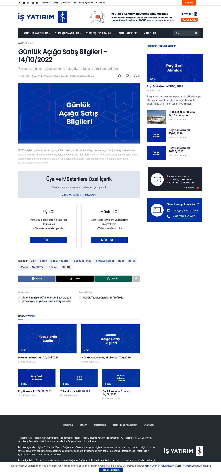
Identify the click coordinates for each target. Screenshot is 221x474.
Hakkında (46, 3)
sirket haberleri (60, 260)
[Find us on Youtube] (33, 3)
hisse (121, 260)
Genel (32, 43)
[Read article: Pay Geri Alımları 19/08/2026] (175, 68)
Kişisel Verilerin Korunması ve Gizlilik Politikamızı (169, 465)
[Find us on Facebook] (24, 3)
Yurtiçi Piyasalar (67, 33)
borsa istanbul (83, 260)
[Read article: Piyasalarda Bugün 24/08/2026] (47, 338)
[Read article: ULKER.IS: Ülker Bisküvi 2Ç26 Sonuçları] (156, 117)
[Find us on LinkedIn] (37, 3)
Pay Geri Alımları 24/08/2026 (34, 391)
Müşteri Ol (109, 240)
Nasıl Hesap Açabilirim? (83, 3)
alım (33, 260)
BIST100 (66, 267)
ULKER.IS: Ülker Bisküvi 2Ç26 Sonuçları (182, 113)
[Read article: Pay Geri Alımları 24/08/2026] (36, 378)
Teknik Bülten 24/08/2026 (75, 391)
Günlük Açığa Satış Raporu (82, 76)
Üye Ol (48, 240)
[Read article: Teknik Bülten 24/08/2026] (79, 378)
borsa (132, 260)
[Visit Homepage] (42, 17)
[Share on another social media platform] (136, 279)
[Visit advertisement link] (144, 17)
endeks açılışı (105, 260)
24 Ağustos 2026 (28, 362)
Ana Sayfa (22, 43)
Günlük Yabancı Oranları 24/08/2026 (116, 392)
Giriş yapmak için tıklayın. (79, 194)
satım (43, 260)
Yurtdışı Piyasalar (98, 33)
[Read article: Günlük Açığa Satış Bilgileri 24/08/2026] (110, 338)
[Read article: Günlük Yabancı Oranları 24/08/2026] (121, 378)
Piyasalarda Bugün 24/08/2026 (38, 357)
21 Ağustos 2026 (178, 138)
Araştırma (38, 267)
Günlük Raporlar (36, 33)
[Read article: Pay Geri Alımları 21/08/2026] (156, 135)
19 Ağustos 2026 (156, 91)
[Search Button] (196, 33)
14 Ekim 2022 (24, 76)
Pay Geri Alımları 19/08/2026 (165, 86)
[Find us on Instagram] (28, 3)
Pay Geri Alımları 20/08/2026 (179, 149)
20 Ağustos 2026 (178, 155)
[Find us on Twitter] (19, 3)
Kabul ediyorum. (111, 470)
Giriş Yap (189, 3)
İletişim (56, 3)
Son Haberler (127, 33)
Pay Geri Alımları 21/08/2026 (179, 131)
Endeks (52, 267)
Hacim (24, 267)
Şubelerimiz (66, 3)
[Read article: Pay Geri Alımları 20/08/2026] (156, 153)
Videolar (150, 33)
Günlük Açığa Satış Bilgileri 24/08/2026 (106, 357)
